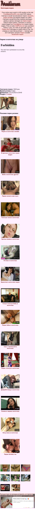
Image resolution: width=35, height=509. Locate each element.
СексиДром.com (18, 24)
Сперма (9, 94)
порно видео (27, 21)
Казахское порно (17, 34)
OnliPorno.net (19, 26)
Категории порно (7, 8)
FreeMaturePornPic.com (12, 14)
